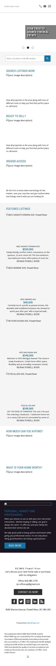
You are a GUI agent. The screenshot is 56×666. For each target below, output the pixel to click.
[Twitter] (21, 601)
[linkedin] (35, 601)
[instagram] (28, 601)
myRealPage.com (32, 623)
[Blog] (41, 601)
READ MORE (15, 545)
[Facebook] (14, 601)
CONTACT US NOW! (28, 592)
